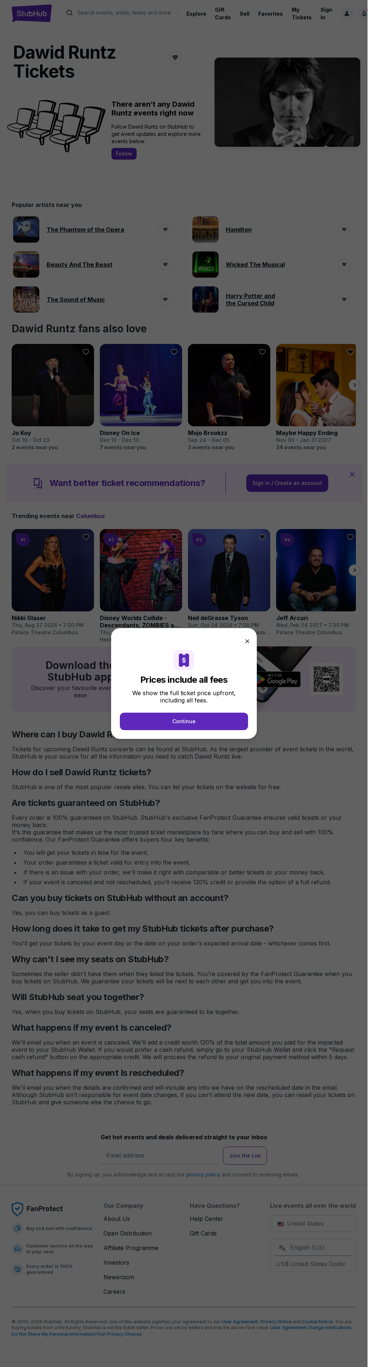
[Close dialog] (247, 641)
